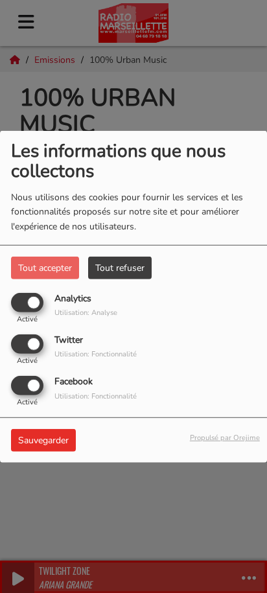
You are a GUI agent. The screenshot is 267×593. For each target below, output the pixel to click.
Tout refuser (120, 267)
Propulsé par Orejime (225, 438)
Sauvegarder (43, 440)
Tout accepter (45, 267)
